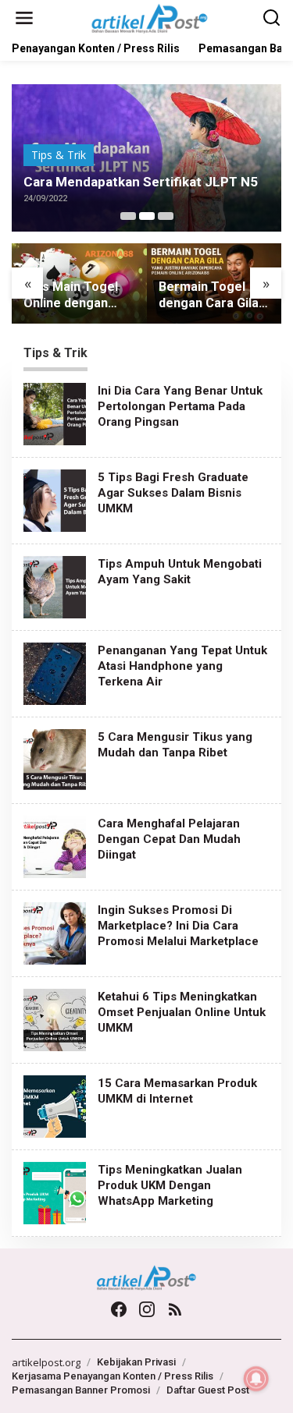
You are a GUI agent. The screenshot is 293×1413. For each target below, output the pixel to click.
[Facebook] (119, 1309)
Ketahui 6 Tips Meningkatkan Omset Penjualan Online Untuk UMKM (182, 1012)
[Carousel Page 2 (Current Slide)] (147, 216)
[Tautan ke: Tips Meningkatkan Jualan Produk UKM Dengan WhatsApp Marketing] (54, 1191)
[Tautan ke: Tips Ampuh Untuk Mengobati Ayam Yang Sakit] (54, 585)
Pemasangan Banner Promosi (81, 1390)
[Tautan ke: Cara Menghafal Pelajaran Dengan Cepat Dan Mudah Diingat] (54, 845)
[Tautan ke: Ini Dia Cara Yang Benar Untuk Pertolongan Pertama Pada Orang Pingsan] (54, 412)
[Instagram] (147, 1309)
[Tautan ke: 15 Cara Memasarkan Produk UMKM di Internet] (54, 1104)
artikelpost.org (46, 1362)
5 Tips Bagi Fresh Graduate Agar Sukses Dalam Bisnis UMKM (173, 492)
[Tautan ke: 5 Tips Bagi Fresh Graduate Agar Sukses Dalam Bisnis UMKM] (54, 498)
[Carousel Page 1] (128, 216)
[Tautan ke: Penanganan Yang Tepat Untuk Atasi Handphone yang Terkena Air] (54, 671)
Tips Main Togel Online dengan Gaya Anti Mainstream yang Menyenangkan (74, 295)
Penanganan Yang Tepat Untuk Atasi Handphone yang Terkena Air (182, 666)
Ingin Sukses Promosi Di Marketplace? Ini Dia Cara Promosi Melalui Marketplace (178, 925)
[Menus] (24, 18)
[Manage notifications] (256, 1378)
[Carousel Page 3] (165, 216)
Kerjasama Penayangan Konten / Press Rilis (112, 1376)
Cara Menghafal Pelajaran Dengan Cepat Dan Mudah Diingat (169, 839)
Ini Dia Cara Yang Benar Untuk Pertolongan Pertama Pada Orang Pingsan (180, 406)
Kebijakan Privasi (136, 1362)
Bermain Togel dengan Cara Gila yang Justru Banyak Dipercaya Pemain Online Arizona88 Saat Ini (212, 295)
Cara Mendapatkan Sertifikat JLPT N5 (140, 181)
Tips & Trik (58, 154)
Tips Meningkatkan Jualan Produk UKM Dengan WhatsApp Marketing (170, 1185)
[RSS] (175, 1309)
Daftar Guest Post (207, 1390)
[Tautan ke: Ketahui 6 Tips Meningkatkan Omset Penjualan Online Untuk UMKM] (54, 1018)
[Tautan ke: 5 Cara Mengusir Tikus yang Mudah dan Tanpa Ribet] (54, 758)
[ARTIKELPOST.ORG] (150, 16)
